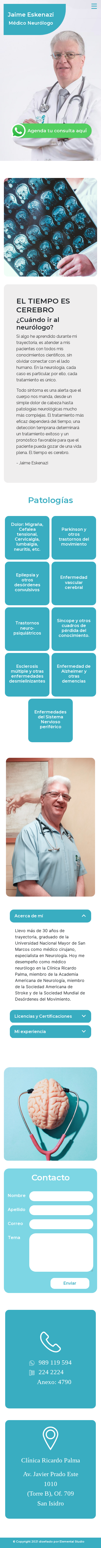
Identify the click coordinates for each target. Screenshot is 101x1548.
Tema (14, 1237)
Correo (15, 1223)
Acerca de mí (29, 915)
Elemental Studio (72, 1541)
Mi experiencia (30, 1031)
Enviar (69, 1283)
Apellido (16, 1209)
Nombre (16, 1195)
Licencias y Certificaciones (43, 1016)
